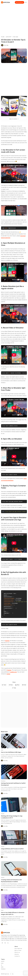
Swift (2, 910)
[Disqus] (14, 710)
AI (1, 965)
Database (3, 781)
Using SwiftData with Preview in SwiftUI (12, 849)
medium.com (13, 672)
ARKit (2, 967)
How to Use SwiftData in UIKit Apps (11, 752)
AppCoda (7, 974)
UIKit (2, 750)
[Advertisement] (14, 19)
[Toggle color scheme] (12, 974)
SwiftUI (2, 813)
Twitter (8, 674)
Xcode (2, 36)
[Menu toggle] (26, 2)
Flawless (7, 640)
